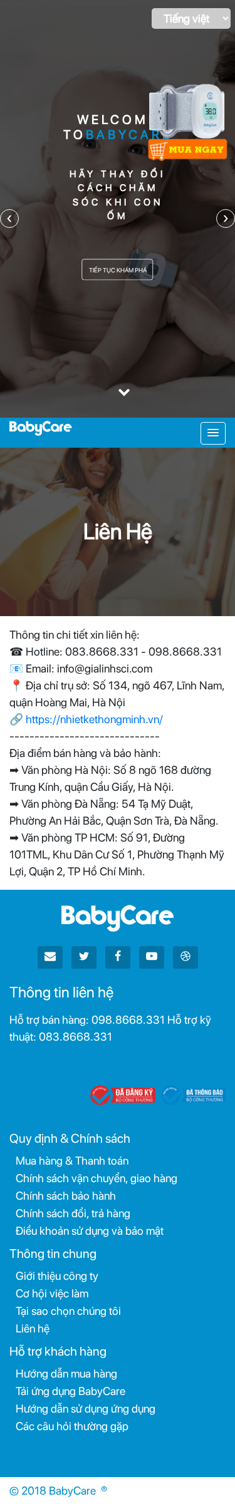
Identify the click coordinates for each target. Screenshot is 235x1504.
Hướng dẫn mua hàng (66, 1373)
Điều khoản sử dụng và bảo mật (90, 1230)
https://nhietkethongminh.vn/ (94, 719)
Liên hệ (33, 1328)
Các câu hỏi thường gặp (72, 1426)
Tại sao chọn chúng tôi (68, 1310)
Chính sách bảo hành (66, 1195)
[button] (213, 433)
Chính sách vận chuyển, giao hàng (96, 1178)
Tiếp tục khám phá (118, 269)
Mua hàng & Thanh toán (72, 1160)
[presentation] (9, 218)
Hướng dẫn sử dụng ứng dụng (85, 1408)
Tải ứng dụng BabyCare (70, 1391)
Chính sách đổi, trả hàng (73, 1213)
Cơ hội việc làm (52, 1293)
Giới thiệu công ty (57, 1275)
